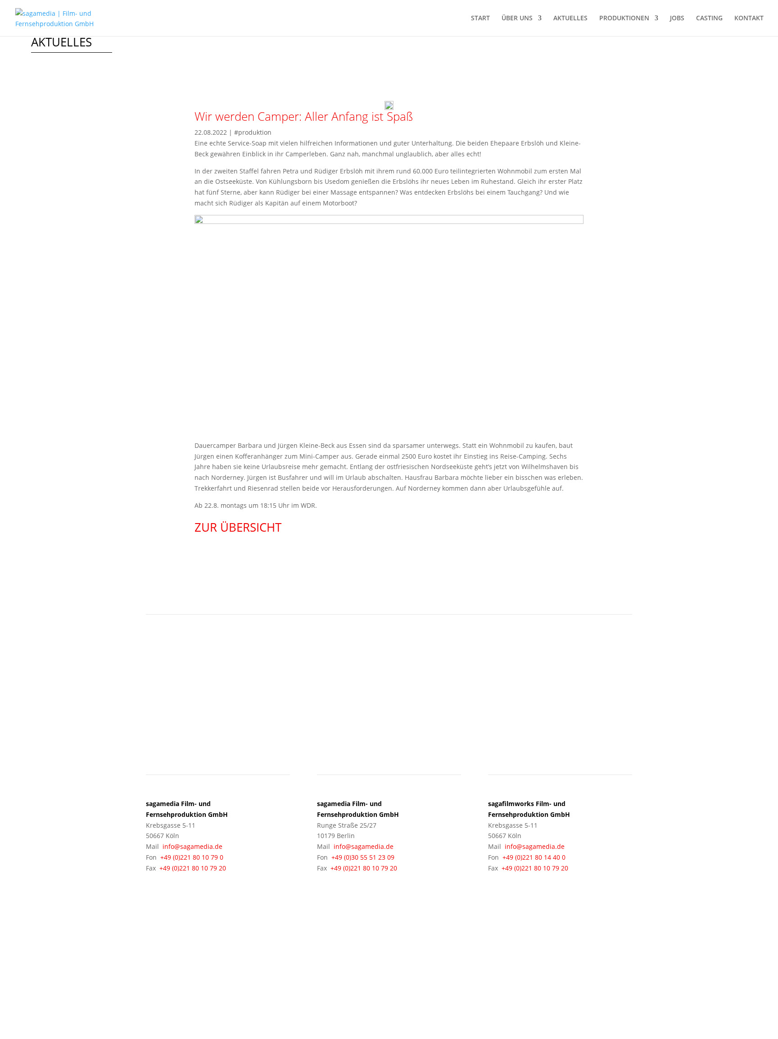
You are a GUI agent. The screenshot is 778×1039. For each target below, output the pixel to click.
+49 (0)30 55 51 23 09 (362, 857)
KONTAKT (749, 18)
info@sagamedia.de (192, 846)
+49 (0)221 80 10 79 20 (192, 868)
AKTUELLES (570, 18)
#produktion (252, 132)
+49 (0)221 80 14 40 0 (533, 857)
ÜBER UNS (517, 18)
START (480, 18)
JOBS (677, 18)
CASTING (709, 18)
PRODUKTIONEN (624, 18)
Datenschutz (546, 972)
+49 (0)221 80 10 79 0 (191, 857)
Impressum (501, 972)
